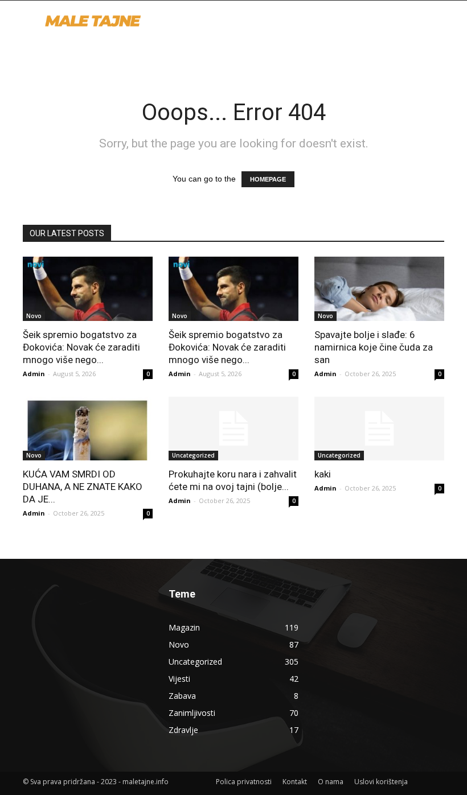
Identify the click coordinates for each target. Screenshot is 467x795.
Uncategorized (193, 455)
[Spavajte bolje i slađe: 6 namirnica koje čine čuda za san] (379, 289)
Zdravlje (183, 729)
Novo (34, 316)
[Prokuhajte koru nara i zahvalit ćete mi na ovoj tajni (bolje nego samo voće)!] (233, 429)
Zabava (182, 695)
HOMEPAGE (268, 179)
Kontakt (294, 781)
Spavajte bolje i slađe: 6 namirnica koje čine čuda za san (373, 347)
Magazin (184, 627)
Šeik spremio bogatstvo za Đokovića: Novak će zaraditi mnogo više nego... (81, 347)
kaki (322, 474)
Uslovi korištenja (381, 781)
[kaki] (379, 429)
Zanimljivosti (192, 712)
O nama (330, 781)
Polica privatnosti (244, 781)
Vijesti (179, 678)
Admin (34, 373)
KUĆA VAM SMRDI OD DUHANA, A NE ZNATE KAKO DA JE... (82, 486)
